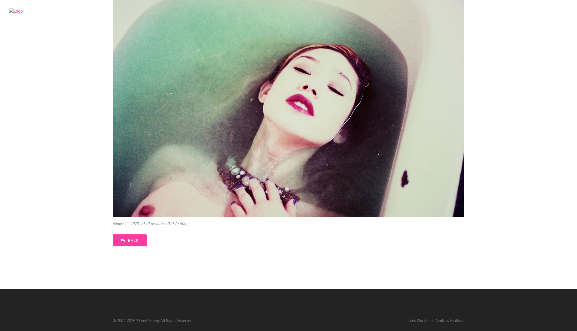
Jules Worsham (420, 320)
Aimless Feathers (449, 320)
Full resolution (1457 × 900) (165, 223)
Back (133, 240)
